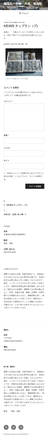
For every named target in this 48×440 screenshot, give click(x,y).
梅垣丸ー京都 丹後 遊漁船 (23, 3)
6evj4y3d (21, 22)
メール (7, 148)
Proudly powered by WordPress (16, 434)
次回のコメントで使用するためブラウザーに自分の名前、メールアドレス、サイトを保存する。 (24, 176)
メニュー (25, 13)
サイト (6, 160)
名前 (6, 135)
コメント (8, 101)
